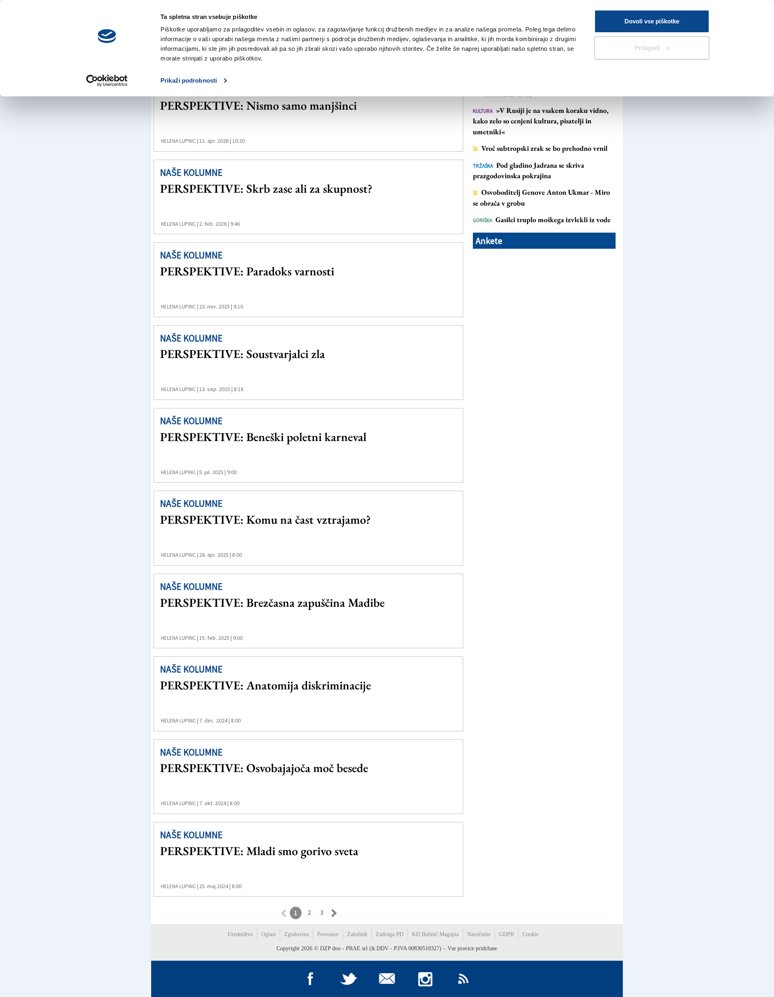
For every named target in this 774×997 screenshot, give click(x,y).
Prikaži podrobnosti (188, 80)
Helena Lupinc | (179, 140)
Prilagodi (647, 47)
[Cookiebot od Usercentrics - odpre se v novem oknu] (107, 81)
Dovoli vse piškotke (651, 21)
